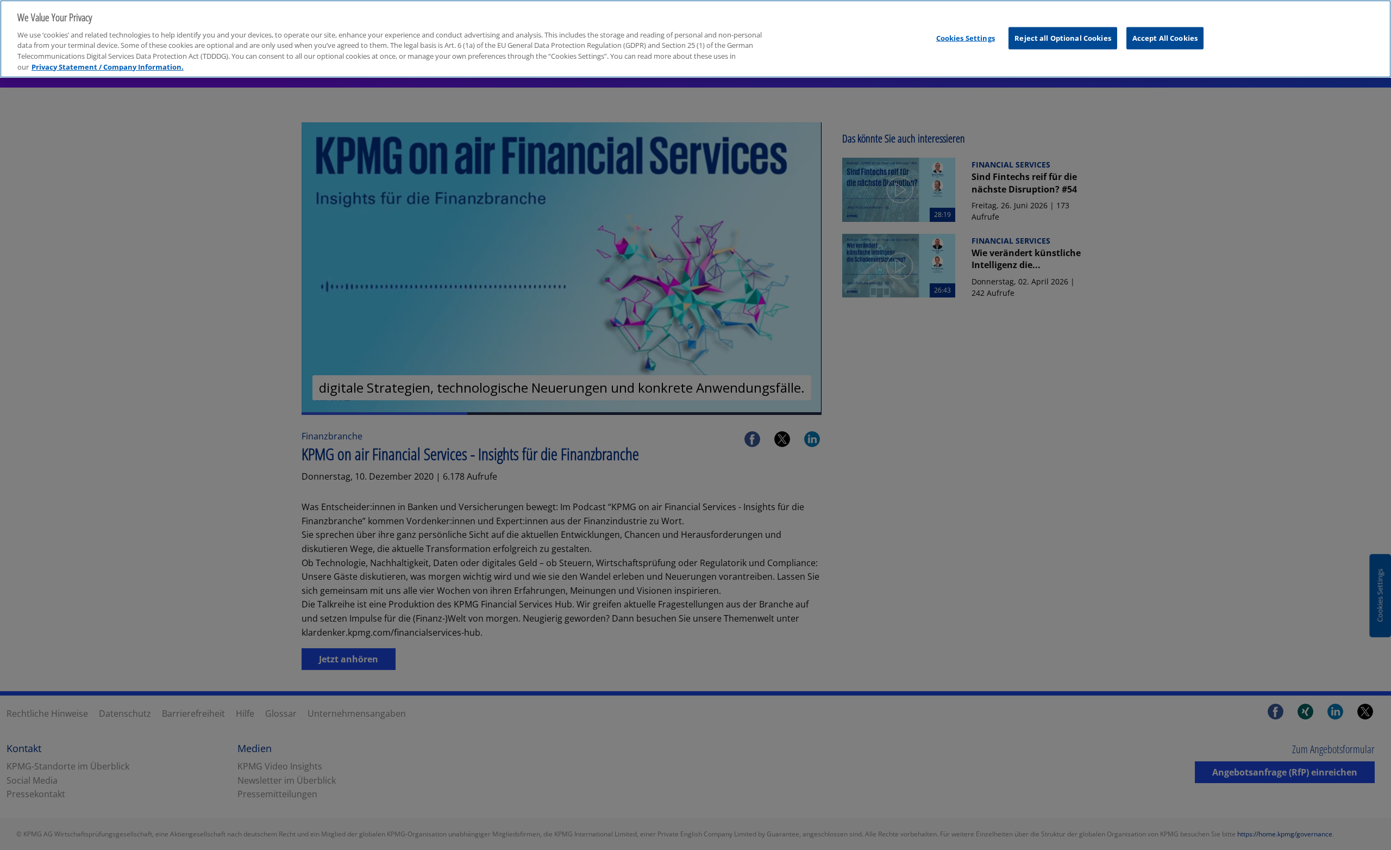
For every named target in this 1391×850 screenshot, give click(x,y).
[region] (695, 39)
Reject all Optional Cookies (1062, 37)
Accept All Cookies (1165, 37)
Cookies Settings (965, 37)
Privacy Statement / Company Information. (108, 67)
